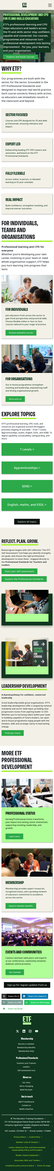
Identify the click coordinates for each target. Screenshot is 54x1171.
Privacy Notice (20, 1137)
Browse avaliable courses (21, 332)
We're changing (26, 1086)
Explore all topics (27, 521)
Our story (26, 1082)
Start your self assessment (19, 571)
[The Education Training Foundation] (24, 5)
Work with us (15, 399)
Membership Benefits (26, 1047)
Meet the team (26, 1089)
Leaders (26, 1067)
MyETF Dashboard (26, 1102)
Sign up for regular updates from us (27, 984)
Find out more (12, 733)
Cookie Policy (34, 1137)
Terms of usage (43, 1165)
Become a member (26, 1044)
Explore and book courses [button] (21, 56)
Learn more (14, 836)
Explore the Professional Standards (24, 579)
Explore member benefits (21, 906)
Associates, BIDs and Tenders (27, 1160)
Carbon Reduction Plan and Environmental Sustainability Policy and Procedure (27, 1148)
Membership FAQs (26, 1051)
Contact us (26, 1105)
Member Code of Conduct (27, 1142)
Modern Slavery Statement (27, 1155)
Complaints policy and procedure (19, 1165)
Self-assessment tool (26, 1070)
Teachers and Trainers (26, 1063)
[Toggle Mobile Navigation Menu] (49, 5)
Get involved (15, 972)
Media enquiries (26, 1109)
